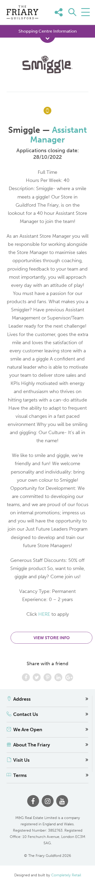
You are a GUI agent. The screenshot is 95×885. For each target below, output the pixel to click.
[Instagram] (48, 801)
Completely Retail (66, 875)
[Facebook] (33, 801)
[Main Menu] (85, 12)
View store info (52, 637)
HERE (44, 614)
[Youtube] (62, 801)
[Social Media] (84, 20)
